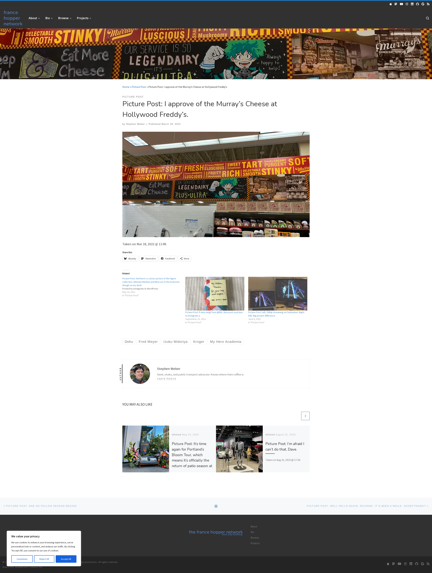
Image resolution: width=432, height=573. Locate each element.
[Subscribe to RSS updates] (428, 4)
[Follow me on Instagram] (407, 4)
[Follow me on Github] (417, 4)
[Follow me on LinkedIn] (412, 4)
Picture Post (139, 86)
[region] (44, 548)
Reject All (44, 559)
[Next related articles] (305, 416)
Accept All (66, 559)
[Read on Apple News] (391, 4)
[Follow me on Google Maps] (423, 4)
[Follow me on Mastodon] (396, 4)
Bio (252, 532)
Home (125, 86)
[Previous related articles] (296, 416)
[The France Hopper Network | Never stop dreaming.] (13, 17)
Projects (255, 543)
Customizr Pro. (36, 567)
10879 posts (166, 378)
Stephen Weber (135, 124)
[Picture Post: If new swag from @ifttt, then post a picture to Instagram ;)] (215, 294)
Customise (22, 559)
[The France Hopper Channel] (401, 4)
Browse (255, 537)
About (254, 526)
